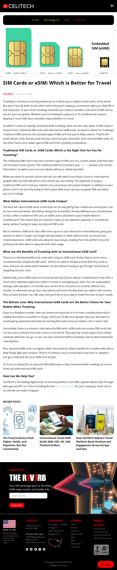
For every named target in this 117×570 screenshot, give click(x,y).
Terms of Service (101, 532)
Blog (73, 537)
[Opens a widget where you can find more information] (105, 564)
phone (84, 165)
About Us (75, 531)
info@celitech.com (33, 525)
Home (73, 524)
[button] (112, 5)
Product (74, 527)
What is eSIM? (77, 534)
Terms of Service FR (102, 535)
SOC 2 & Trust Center (103, 538)
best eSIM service (64, 386)
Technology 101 (52, 20)
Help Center (76, 543)
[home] (18, 5)
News (73, 540)
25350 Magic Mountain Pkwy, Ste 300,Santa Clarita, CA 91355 (36, 538)
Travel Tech (79, 20)
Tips (66, 20)
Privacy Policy (99, 528)
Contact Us (75, 547)
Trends (35, 20)
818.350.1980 (31, 528)
